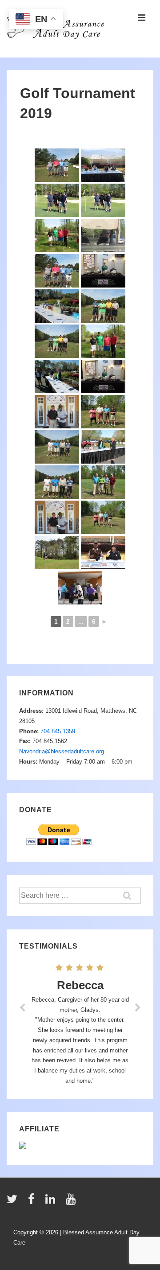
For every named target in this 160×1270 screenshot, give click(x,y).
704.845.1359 (57, 731)
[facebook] (33, 1202)
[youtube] (72, 1202)
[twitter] (14, 1202)
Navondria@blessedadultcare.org (61, 751)
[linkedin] (52, 1202)
